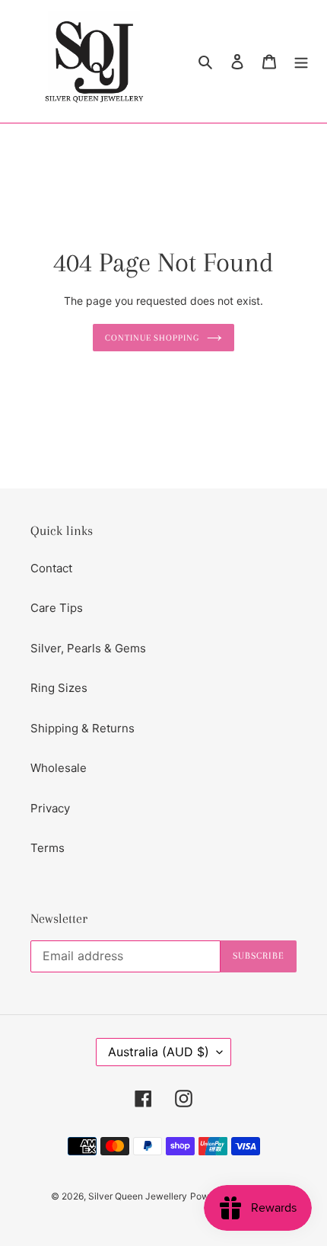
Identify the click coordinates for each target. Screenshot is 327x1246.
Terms (47, 848)
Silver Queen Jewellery (137, 1196)
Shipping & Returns (82, 728)
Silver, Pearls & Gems (88, 648)
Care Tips (56, 608)
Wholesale (58, 768)
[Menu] (301, 61)
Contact (51, 568)
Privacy (50, 808)
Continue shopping (152, 337)
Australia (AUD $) (158, 1051)
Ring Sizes (58, 688)
